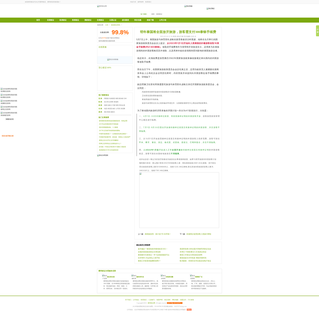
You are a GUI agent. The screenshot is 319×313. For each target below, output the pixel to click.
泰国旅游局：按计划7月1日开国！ (158, 234)
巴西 (113, 105)
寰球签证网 (151, 303)
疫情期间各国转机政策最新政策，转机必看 (113, 121)
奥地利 (116, 102)
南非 (113, 108)
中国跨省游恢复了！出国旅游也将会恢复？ (113, 134)
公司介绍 (162, 20)
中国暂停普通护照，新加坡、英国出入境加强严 (114, 137)
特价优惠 (137, 20)
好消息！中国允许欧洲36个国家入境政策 (112, 147)
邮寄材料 (141, 2)
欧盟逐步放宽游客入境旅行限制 (199, 234)
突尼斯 (123, 108)
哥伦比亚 (122, 105)
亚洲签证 (50, 20)
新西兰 (113, 112)
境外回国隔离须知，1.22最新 (108, 127)
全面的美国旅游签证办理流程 (149, 252)
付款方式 (133, 2)
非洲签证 (100, 20)
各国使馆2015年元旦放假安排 (108, 150)
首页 (38, 20)
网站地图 (175, 300)
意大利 (106, 102)
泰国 (116, 98)
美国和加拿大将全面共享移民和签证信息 (195, 249)
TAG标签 (191, 300)
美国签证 (159, 14)
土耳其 (118, 108)
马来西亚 (112, 98)
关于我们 (128, 300)
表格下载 (150, 20)
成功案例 (125, 20)
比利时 (111, 102)
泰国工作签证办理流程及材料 (191, 255)
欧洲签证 (63, 20)
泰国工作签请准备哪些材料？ (149, 261)
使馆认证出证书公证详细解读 (108, 140)
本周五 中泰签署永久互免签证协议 (193, 252)
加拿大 (110, 105)
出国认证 (112, 20)
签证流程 (167, 300)
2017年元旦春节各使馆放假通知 (109, 130)
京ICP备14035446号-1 (175, 303)
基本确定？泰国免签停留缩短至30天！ (153, 249)
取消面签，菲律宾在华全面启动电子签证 (195, 261)
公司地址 (136, 300)
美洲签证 (75, 20)
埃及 (105, 108)
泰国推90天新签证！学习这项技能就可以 (153, 255)
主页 (106, 25)
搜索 (174, 10)
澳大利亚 (107, 112)
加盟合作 (183, 300)
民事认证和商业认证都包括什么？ (110, 143)
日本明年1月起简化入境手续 (149, 258)
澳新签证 (87, 20)
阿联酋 (106, 98)
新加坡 (121, 98)
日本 (125, 98)
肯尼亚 (110, 108)
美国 (152, 14)
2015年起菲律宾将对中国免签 (108, 124)
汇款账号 (152, 300)
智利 (117, 105)
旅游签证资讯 (115, 25)
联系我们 (148, 2)
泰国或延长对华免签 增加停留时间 (193, 258)
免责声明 (159, 300)
